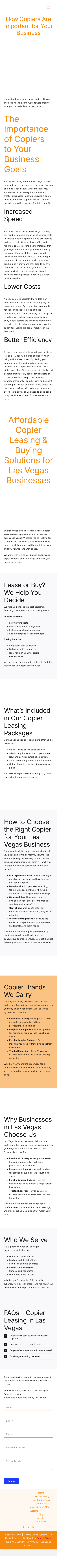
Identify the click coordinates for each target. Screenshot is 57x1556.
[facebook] (24, 1527)
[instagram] (33, 1527)
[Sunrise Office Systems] (12, 3)
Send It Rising (44, 1538)
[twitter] (28, 1527)
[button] (28, 1337)
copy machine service (15, 395)
